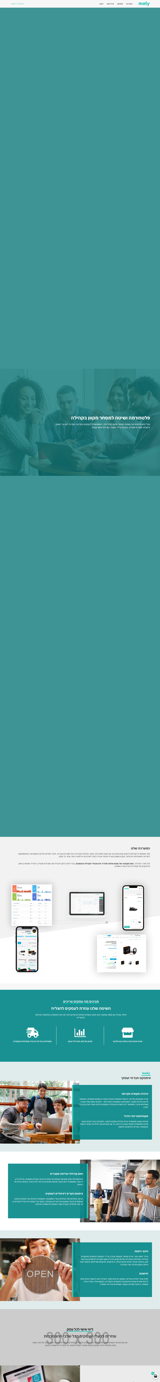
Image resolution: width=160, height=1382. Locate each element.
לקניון (101, 4)
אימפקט (120, 4)
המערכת (129, 4)
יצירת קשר (110, 4)
